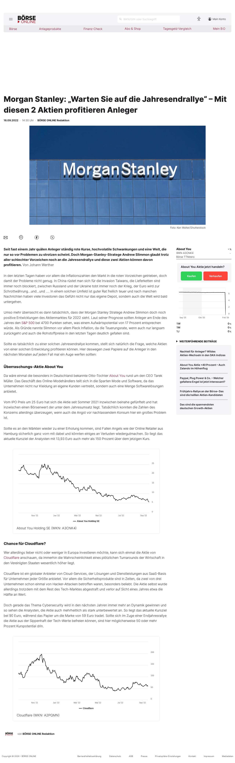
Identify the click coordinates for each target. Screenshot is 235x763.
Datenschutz (115, 756)
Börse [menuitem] (13, 29)
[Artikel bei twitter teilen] (52, 237)
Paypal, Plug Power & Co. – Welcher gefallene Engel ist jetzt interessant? (202, 379)
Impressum (209, 756)
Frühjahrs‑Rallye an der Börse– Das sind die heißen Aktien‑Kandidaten (202, 393)
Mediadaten (227, 756)
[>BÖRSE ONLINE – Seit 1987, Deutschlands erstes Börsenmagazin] (27, 19)
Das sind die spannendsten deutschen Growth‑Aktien (197, 406)
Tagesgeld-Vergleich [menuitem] (177, 28)
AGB (131, 756)
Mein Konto (219, 19)
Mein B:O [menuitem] (219, 28)
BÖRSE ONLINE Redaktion (39, 733)
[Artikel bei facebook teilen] (36, 237)
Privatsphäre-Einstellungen (168, 756)
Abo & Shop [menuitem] (133, 28)
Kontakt (192, 756)
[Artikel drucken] (21, 237)
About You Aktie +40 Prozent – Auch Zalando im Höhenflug (202, 366)
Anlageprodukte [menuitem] (50, 29)
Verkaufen (215, 276)
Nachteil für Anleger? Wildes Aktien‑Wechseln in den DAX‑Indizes (202, 353)
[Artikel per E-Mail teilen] (5, 237)
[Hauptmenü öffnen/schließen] (11, 19)
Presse (144, 756)
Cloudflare (11, 558)
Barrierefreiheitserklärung (89, 756)
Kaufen (191, 276)
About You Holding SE (47, 528)
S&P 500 (28, 323)
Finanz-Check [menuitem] (93, 29)
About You (117, 376)
